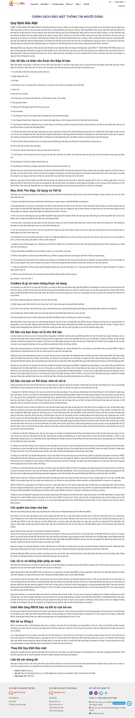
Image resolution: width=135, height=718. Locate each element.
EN (110, 2)
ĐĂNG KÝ (122, 6)
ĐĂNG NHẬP (119, 2)
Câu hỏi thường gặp (56, 711)
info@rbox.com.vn (97, 713)
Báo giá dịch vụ (54, 701)
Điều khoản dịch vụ (56, 705)
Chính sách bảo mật (56, 708)
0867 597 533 (19, 693)
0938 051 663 (59, 693)
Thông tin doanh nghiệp (17, 705)
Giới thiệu (12, 701)
